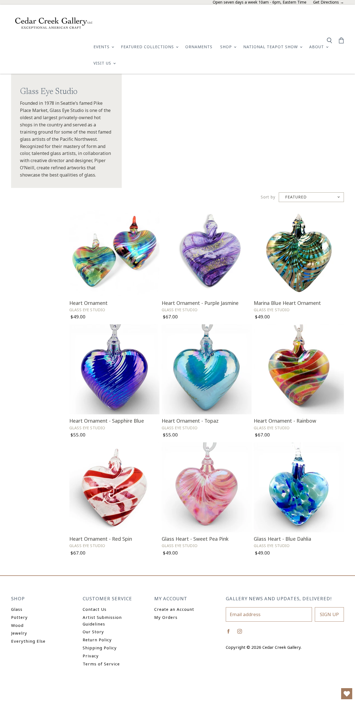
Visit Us (103, 63)
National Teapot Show (271, 46)
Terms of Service (101, 664)
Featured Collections (148, 46)
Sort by (268, 197)
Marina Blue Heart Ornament (287, 303)
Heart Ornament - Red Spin (100, 538)
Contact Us (94, 609)
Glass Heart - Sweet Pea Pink (195, 538)
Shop (226, 46)
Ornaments (198, 46)
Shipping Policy (100, 647)
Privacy (91, 655)
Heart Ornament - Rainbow (285, 420)
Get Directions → (328, 2)
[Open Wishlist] (346, 693)
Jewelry (19, 633)
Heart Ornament (88, 303)
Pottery (19, 617)
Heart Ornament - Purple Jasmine (200, 303)
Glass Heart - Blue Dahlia (282, 538)
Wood (17, 625)
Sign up (329, 614)
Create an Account (174, 609)
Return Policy (97, 639)
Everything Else (28, 641)
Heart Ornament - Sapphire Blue (106, 420)
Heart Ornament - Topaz (190, 420)
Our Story (93, 631)
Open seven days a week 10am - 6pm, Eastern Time (259, 2)
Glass (16, 609)
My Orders (166, 617)
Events (102, 46)
